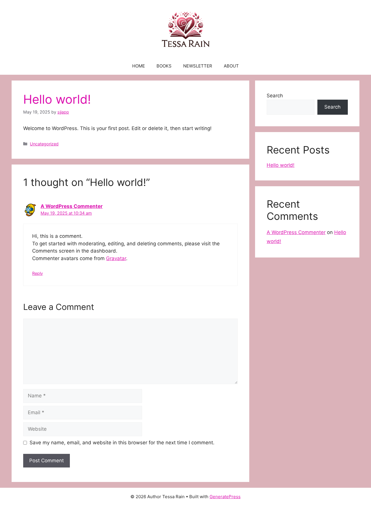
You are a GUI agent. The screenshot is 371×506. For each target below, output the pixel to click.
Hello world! (280, 165)
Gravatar (116, 258)
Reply (37, 273)
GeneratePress (225, 496)
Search (275, 95)
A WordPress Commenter (72, 206)
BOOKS (164, 66)
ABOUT (231, 66)
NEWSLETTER (197, 66)
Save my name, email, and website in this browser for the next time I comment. (122, 442)
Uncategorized (44, 143)
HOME (138, 66)
